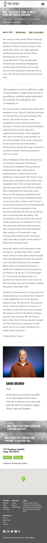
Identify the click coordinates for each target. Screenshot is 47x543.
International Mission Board (31, 509)
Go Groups (6, 509)
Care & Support (16, 507)
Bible (24, 511)
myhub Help (6, 520)
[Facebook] (4, 531)
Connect (6, 501)
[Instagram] (8, 531)
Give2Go (5, 524)
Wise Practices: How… (33, 19)
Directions (18, 457)
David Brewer (21, 32)
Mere (32, 538)
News (4, 505)
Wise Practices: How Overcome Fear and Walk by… (23, 427)
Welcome (5, 503)
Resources (7, 516)
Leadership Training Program (32, 505)
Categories (7, 22)
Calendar (5, 507)
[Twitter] (11, 531)
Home (5, 19)
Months (17, 22)
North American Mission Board (32, 507)
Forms (5, 518)
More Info (7, 457)
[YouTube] (15, 531)
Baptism (14, 505)
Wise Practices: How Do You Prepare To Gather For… (19, 439)
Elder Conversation (19, 19)
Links (25, 501)
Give (4, 522)
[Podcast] (19, 531)
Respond (15, 501)
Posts (10, 19)
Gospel (14, 503)
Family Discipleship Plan (30, 503)
